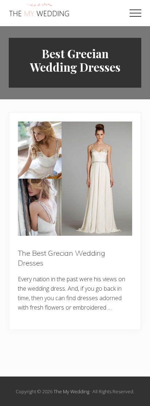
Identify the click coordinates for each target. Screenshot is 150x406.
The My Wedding (71, 391)
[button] (135, 13)
